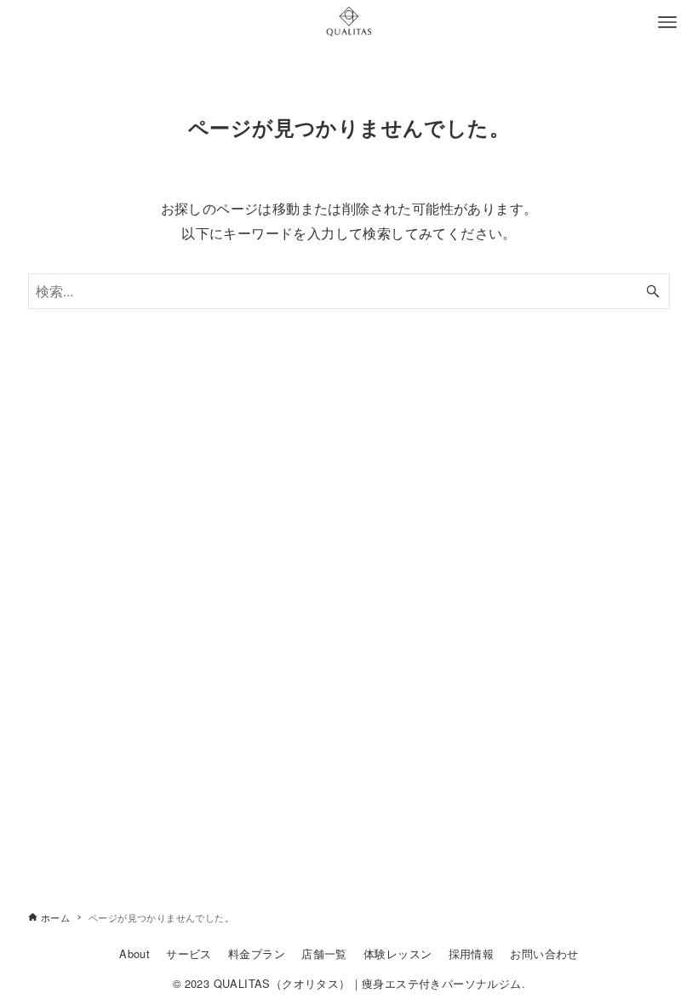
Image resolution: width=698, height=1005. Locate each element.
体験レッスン (397, 953)
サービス (189, 953)
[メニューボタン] (667, 22)
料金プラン (256, 953)
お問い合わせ (544, 953)
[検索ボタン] (653, 291)
